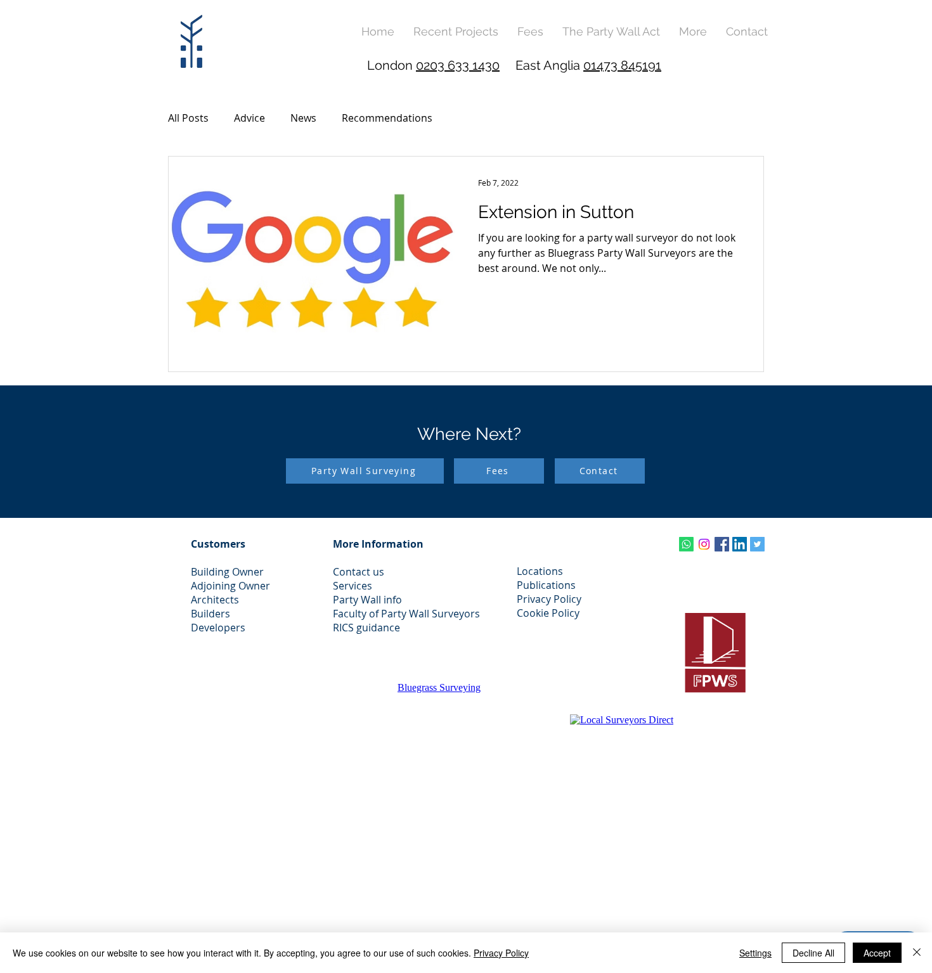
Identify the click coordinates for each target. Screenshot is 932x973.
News (303, 118)
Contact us (358, 572)
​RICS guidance (366, 628)
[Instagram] (704, 544)
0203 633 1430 (458, 65)
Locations (540, 571)
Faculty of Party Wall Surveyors (406, 614)
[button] (693, 31)
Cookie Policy (548, 613)
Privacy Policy (501, 952)
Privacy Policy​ (549, 599)
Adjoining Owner (230, 586)
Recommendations (387, 118)
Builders (210, 614)
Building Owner (227, 572)
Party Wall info (367, 600)
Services (352, 586)
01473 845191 (622, 65)
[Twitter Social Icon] (757, 544)
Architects (215, 600)
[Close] (916, 953)
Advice (249, 118)
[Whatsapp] (686, 544)
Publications (546, 585)
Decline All (813, 952)
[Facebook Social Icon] (722, 544)
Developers (218, 628)
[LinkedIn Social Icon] (739, 544)
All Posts (188, 118)
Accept (877, 952)
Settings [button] (755, 952)
